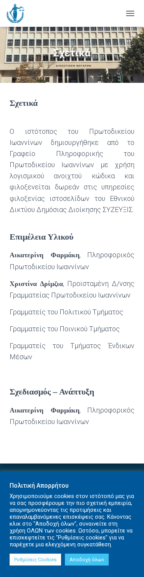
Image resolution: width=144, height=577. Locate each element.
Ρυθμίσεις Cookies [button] (35, 559)
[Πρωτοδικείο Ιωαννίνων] (18, 13)
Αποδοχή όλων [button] (87, 559)
